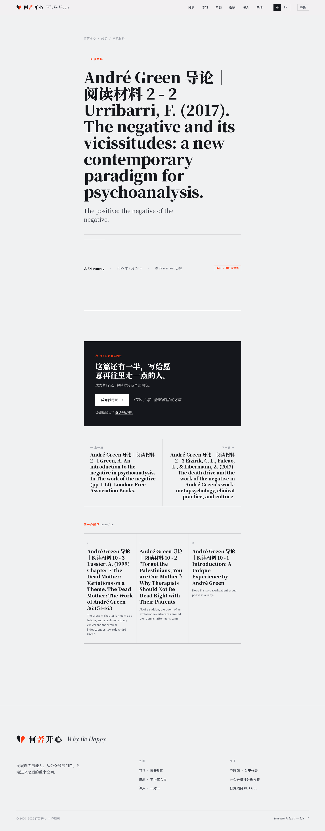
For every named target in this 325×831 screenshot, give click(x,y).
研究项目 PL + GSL (243, 788)
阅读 (191, 7)
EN (286, 7)
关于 (259, 7)
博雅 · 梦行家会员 (153, 779)
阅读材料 (96, 59)
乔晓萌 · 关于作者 (244, 770)
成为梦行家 (112, 399)
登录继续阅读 (124, 412)
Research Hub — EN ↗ (291, 818)
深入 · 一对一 (149, 788)
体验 (218, 7)
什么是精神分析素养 (245, 779)
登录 (303, 7)
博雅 (205, 7)
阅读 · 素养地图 (151, 770)
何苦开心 (90, 38)
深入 (246, 7)
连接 (232, 7)
